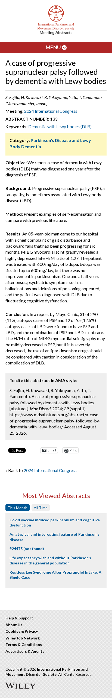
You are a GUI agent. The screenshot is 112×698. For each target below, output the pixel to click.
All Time (41, 507)
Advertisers (16, 651)
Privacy (31, 631)
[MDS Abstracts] (56, 33)
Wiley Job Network (22, 638)
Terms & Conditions (23, 644)
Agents (37, 651)
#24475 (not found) (27, 548)
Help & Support (19, 618)
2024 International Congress (50, 111)
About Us (13, 624)
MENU (54, 47)
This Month (17, 507)
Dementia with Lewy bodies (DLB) (60, 126)
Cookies (12, 631)
